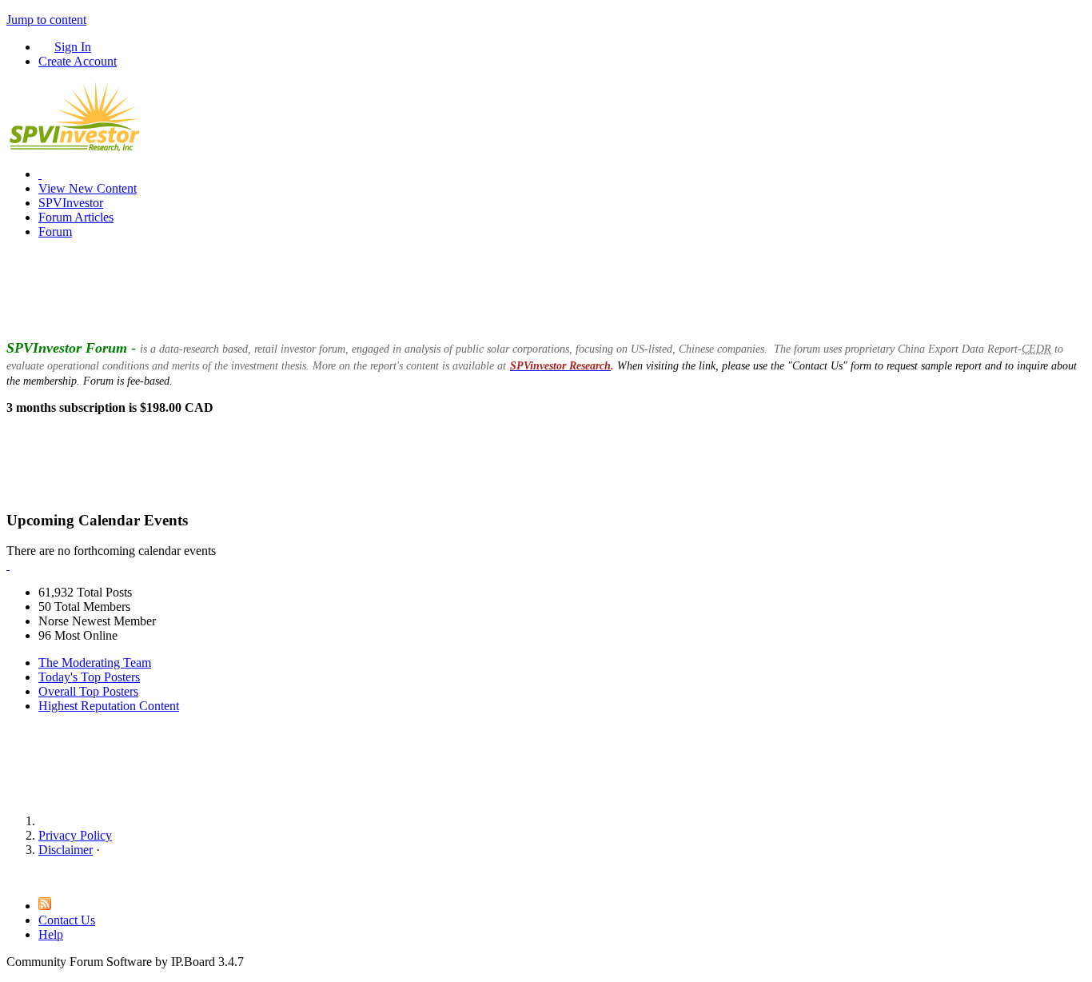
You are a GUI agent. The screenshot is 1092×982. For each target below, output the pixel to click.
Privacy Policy (75, 835)
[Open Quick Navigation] (40, 174)
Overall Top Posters (88, 691)
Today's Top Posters (89, 677)
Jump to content (46, 19)
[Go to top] (11, 877)
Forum (55, 231)
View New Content (87, 188)
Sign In (72, 47)
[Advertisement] (546, 288)
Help (50, 934)
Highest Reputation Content (108, 706)
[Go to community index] (74, 147)
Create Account (77, 61)
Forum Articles (76, 217)
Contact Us (66, 920)
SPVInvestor (70, 203)
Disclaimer (65, 849)
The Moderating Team (94, 662)
